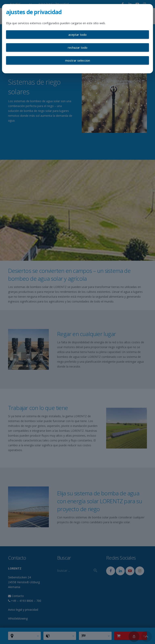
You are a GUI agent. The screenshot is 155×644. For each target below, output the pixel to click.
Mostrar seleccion (77, 60)
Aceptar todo (77, 35)
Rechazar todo (77, 47)
